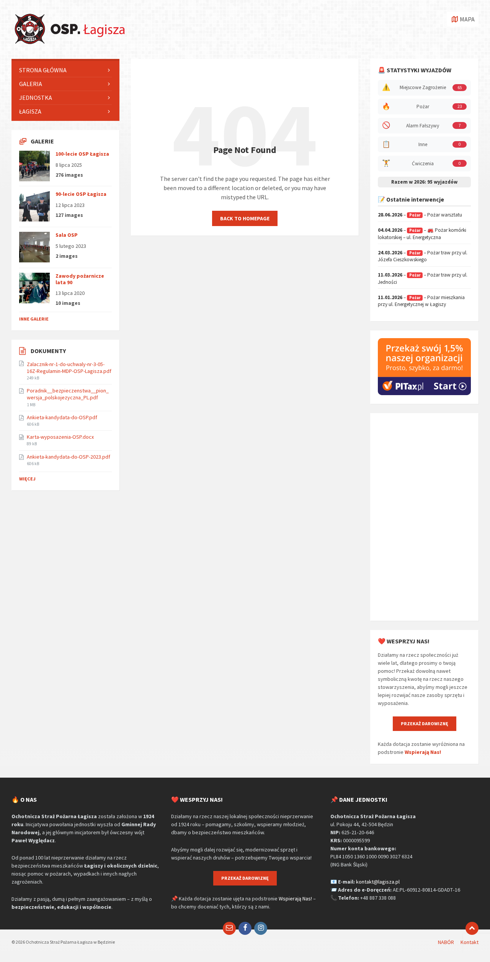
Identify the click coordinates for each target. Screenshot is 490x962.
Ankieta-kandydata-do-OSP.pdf (62, 417)
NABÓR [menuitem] (446, 942)
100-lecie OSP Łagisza (82, 153)
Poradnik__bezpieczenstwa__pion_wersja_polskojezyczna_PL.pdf (68, 394)
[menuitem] (65, 70)
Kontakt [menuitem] (470, 942)
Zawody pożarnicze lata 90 (80, 279)
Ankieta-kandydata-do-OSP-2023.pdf (68, 456)
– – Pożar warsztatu (420, 215)
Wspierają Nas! (423, 752)
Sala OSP (67, 234)
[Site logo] (68, 44)
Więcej (27, 479)
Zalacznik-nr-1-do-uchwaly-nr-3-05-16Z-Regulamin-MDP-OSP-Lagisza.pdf (69, 367)
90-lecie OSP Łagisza (81, 193)
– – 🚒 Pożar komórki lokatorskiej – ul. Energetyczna (422, 234)
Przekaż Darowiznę (424, 723)
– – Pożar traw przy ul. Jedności (422, 278)
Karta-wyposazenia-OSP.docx (60, 436)
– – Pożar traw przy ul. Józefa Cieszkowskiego (422, 256)
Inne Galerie (34, 319)
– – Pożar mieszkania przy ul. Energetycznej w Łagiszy (421, 301)
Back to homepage (245, 218)
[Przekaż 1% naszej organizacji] (424, 393)
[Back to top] (472, 928)
